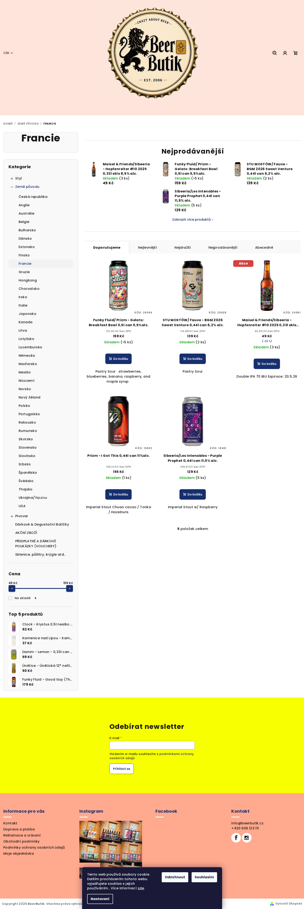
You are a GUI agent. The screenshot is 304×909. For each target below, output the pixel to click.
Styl (18, 178)
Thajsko (26, 489)
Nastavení (100, 898)
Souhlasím (204, 877)
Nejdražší (182, 247)
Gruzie (24, 272)
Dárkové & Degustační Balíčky (42, 524)
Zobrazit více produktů (191, 219)
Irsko (23, 297)
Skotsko (26, 439)
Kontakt (10, 823)
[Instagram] (247, 838)
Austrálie (26, 213)
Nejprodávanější (223, 247)
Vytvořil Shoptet (288, 903)
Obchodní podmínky (21, 841)
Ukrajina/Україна (33, 497)
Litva (23, 330)
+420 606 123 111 (245, 828)
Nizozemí (26, 380)
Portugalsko (29, 414)
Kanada (25, 322)
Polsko (24, 405)
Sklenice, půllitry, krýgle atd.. (40, 554)
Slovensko (28, 447)
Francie (25, 263)
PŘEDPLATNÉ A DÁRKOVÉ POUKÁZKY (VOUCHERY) (36, 544)
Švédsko (26, 481)
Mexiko (25, 372)
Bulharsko (27, 230)
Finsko (24, 255)
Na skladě (26, 598)
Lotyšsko (26, 338)
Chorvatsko (29, 288)
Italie (23, 305)
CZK (6, 53)
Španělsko (28, 472)
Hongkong (28, 280)
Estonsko (27, 246)
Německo (27, 355)
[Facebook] (236, 838)
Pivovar (21, 516)
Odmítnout (175, 877)
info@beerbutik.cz (247, 823)
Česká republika (33, 196)
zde (141, 888)
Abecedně (264, 247)
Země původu (27, 186)
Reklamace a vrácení (22, 835)
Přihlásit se (121, 769)
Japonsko (27, 313)
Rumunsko (28, 430)
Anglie (24, 205)
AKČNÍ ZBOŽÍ (26, 532)
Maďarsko (28, 364)
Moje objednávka (18, 853)
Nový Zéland (29, 397)
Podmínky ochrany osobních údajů (34, 847)
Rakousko (27, 422)
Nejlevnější (147, 247)
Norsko (25, 389)
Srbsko (25, 464)
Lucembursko (30, 347)
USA (22, 506)
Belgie (24, 221)
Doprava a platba (19, 829)
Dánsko (25, 238)
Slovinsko (27, 455)
